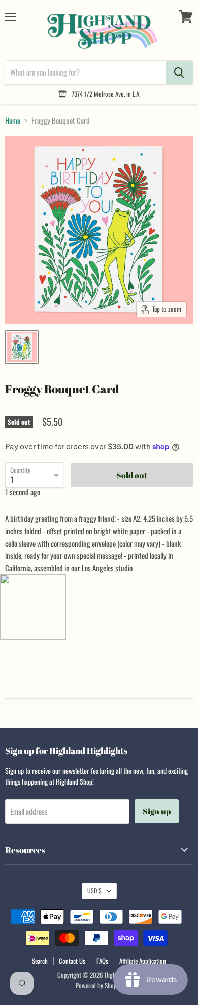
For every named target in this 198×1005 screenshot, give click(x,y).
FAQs (102, 961)
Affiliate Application (142, 961)
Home (12, 120)
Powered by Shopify (99, 985)
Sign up (157, 811)
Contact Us (72, 961)
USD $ (94, 890)
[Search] (179, 72)
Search (40, 961)
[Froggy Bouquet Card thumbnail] (22, 347)
